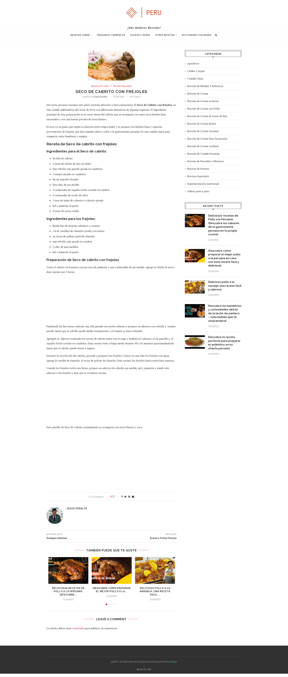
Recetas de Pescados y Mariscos (205, 161)
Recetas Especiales (123, 86)
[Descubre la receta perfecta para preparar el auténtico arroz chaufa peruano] (195, 342)
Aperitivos (193, 63)
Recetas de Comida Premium (203, 153)
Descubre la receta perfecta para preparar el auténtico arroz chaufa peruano (224, 342)
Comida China (195, 78)
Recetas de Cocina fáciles (201, 123)
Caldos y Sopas (140, 35)
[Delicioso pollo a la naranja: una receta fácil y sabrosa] (155, 570)
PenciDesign (171, 661)
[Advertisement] (111, 300)
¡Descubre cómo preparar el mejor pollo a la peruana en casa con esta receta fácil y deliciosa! (224, 258)
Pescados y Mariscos (111, 35)
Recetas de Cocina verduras (203, 146)
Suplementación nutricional (203, 183)
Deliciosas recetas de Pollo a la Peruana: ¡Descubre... (68, 591)
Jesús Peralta (100, 96)
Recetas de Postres (198, 168)
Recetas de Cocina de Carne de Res (207, 116)
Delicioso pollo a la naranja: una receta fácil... (155, 591)
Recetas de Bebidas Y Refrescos (205, 86)
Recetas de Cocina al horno (203, 101)
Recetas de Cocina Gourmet (203, 131)
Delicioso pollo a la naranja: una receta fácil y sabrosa (224, 285)
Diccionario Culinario (197, 35)
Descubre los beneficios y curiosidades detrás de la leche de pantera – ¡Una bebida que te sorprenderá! (225, 313)
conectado (78, 628)
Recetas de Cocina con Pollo (203, 108)
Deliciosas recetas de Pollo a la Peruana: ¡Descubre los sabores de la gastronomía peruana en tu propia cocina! (223, 225)
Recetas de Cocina (100, 86)
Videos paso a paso (198, 191)
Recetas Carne (80, 35)
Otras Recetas (164, 35)
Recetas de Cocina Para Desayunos (207, 138)
